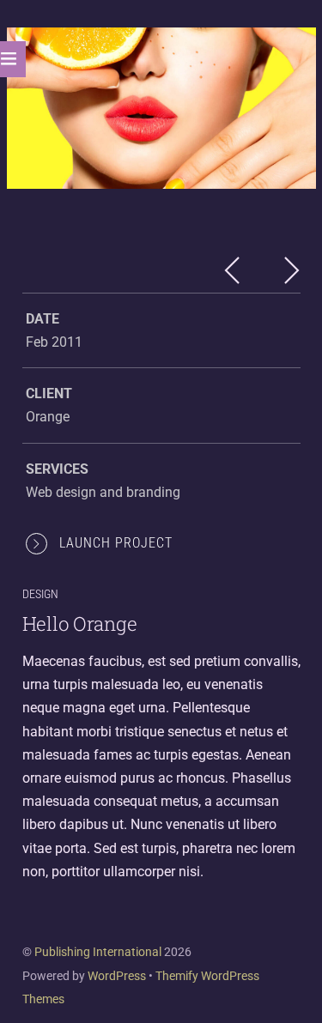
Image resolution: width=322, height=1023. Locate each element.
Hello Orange (79, 623)
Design (40, 594)
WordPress (117, 976)
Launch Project (115, 543)
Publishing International (97, 952)
